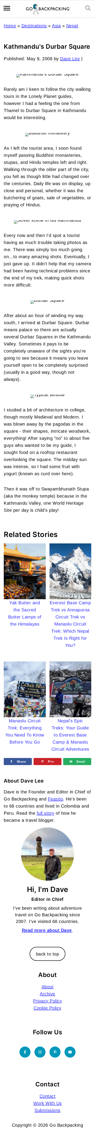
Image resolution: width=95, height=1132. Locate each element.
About (48, 986)
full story (45, 813)
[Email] (70, 1052)
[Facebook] (24, 1052)
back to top (47, 954)
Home (10, 25)
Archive (47, 993)
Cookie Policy (47, 1008)
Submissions (47, 1110)
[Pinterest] (55, 1052)
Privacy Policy (47, 1000)
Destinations (34, 25)
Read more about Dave (47, 930)
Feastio (55, 799)
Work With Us (47, 1103)
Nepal (72, 25)
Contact (48, 1096)
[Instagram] (40, 1052)
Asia (56, 25)
